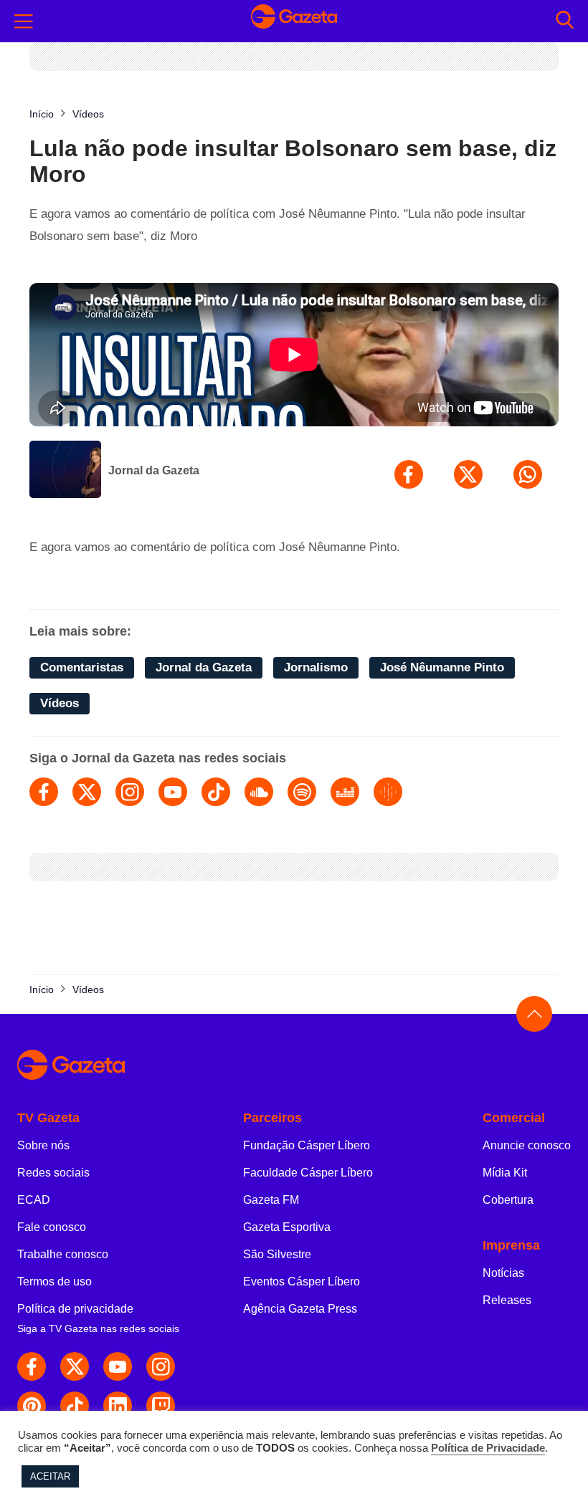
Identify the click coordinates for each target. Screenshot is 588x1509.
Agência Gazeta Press (300, 1309)
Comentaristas (81, 667)
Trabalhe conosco (62, 1254)
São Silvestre (277, 1254)
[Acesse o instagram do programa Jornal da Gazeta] (129, 791)
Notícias (503, 1273)
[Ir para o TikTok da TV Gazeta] (74, 1405)
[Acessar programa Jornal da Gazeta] (65, 471)
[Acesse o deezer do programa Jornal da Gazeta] (345, 791)
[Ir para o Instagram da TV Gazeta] (160, 1366)
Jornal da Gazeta (153, 470)
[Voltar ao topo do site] (534, 1014)
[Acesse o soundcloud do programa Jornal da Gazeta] (259, 791)
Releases (507, 1300)
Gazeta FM (271, 1200)
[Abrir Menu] (23, 21)
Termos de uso (54, 1281)
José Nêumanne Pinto (442, 667)
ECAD (33, 1200)
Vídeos (59, 703)
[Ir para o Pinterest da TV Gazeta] (31, 1405)
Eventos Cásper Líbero (301, 1281)
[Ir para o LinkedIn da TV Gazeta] (117, 1405)
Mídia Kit (505, 1173)
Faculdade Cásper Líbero (308, 1173)
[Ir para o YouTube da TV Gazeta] (117, 1366)
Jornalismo (316, 667)
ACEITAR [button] (50, 1476)
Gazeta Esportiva (287, 1227)
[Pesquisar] (565, 21)
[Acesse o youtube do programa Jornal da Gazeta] (172, 791)
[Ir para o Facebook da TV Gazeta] (31, 1366)
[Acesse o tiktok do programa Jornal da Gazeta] (215, 791)
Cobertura (508, 1200)
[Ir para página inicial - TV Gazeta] (294, 21)
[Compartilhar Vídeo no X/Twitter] (468, 474)
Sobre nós (43, 1145)
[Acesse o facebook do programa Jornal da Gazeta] (43, 791)
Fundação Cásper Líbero (306, 1145)
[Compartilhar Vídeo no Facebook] (408, 474)
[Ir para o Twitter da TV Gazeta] (74, 1366)
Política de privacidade (75, 1309)
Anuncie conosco (527, 1145)
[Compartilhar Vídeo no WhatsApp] (527, 474)
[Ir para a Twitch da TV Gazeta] (160, 1405)
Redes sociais (53, 1173)
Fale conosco (51, 1227)
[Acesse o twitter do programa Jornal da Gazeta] (86, 791)
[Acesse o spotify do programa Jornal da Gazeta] (302, 791)
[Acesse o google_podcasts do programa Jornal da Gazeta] (388, 791)
